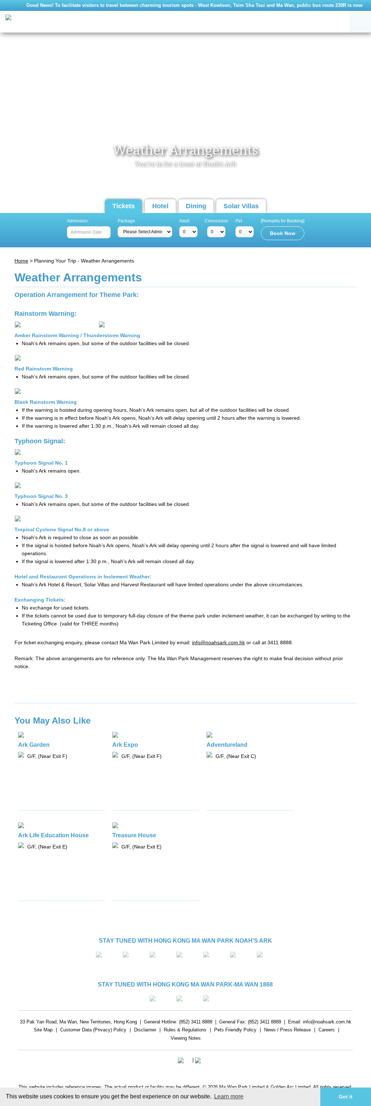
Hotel (160, 206)
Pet (238, 220)
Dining (196, 206)
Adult (184, 220)
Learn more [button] (228, 1096)
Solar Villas (241, 206)
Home (21, 261)
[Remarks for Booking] (282, 220)
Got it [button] (346, 1096)
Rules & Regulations (185, 1031)
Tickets (123, 206)
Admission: (78, 220)
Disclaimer (145, 1031)
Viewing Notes (186, 1039)
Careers (326, 1031)
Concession (216, 220)
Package (126, 220)
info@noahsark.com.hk (218, 642)
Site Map (43, 1031)
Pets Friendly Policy (235, 1031)
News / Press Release (287, 1031)
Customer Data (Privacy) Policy (93, 1031)
